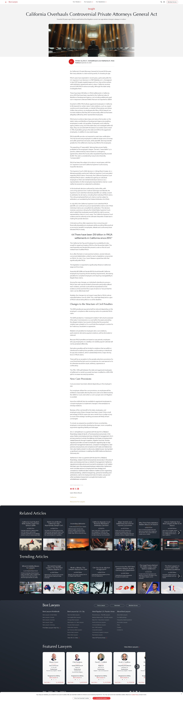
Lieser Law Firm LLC (53, 665)
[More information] (57, 677)
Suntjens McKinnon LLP (77, 665)
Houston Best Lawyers (73, 625)
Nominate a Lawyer (122, 622)
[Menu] (6, 2)
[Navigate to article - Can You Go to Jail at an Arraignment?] (101, 578)
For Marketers (100, 2)
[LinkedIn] (136, 691)
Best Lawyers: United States (50, 615)
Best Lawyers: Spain (48, 622)
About (44, 691)
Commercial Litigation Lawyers (100, 632)
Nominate (117, 605)
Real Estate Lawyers (97, 635)
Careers (119, 627)
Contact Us (120, 630)
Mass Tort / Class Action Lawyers (100, 620)
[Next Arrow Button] (178, 532)
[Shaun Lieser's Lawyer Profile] (53, 659)
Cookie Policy (135, 694)
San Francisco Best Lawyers (74, 630)
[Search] (161, 2)
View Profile (46, 682)
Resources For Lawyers (77, 502)
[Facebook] (130, 691)
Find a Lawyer (101, 605)
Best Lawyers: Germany (49, 625)
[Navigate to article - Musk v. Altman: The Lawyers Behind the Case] (78, 578)
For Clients (76, 2)
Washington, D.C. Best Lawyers (75, 622)
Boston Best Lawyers (72, 632)
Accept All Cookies (101, 698)
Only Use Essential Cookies (81, 698)
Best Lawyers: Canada (48, 617)
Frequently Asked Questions (124, 620)
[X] (139, 691)
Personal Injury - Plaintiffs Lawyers (101, 615)
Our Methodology (122, 617)
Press (118, 625)
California (73, 497)
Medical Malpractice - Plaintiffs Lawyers (102, 617)
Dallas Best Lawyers (72, 627)
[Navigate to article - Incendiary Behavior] (78, 534)
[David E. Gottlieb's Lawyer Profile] (101, 659)
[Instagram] (133, 691)
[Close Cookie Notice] (181, 693)
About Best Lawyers (122, 615)
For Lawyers (88, 2)
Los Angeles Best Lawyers (74, 617)
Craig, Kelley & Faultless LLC (124, 665)
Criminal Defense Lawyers (99, 625)
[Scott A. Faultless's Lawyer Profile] (124, 659)
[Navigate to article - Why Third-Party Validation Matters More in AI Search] (148, 534)
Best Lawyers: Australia (49, 620)
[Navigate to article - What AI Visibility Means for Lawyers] (31, 578)
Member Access (133, 605)
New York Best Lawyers (73, 615)
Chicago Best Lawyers (73, 620)
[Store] (164, 2)
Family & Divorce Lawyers (99, 622)
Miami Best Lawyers (72, 635)
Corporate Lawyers (97, 630)
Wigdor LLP (101, 665)
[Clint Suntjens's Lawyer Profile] (77, 659)
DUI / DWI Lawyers (97, 627)
